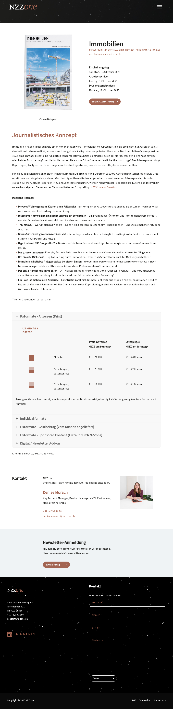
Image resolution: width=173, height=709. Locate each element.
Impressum (160, 700)
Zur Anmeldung (53, 564)
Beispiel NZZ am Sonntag (103, 101)
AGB (134, 700)
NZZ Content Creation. (104, 187)
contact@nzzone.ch (17, 618)
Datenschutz (145, 700)
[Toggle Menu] (159, 6)
